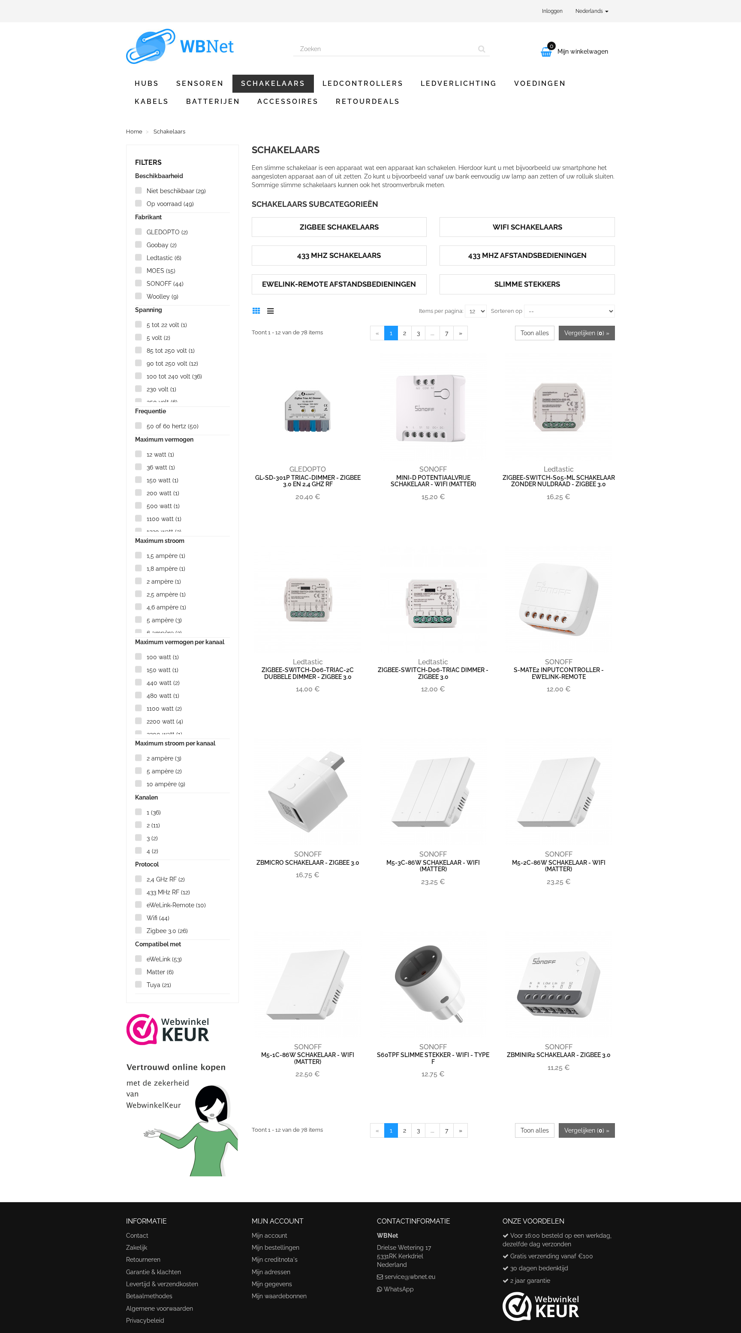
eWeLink (164, 959)
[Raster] (259, 310)
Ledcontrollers (363, 83)
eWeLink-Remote (176, 905)
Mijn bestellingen (275, 1247)
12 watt (160, 454)
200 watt (163, 493)
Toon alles (535, 333)
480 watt (163, 695)
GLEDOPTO (167, 232)
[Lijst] (272, 310)
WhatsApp (399, 1289)
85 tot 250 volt (171, 350)
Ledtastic (164, 257)
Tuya (159, 985)
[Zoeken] (482, 49)
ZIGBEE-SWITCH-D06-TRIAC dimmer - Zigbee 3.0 (433, 673)
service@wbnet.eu (410, 1276)
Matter (160, 972)
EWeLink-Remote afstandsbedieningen (339, 284)
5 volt (158, 337)
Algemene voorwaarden (159, 1308)
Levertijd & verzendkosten (162, 1284)
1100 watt (164, 518)
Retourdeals (368, 101)
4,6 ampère (166, 607)
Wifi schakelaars (527, 227)
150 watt (162, 480)
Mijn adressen (271, 1272)
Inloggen (552, 11)
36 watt (161, 467)
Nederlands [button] (589, 11)
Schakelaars (273, 83)
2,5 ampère (166, 594)
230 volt (161, 389)
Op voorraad (170, 203)
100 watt (163, 657)
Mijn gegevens (272, 1284)
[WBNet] (203, 46)
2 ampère (164, 581)
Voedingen (540, 83)
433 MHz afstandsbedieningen (527, 255)
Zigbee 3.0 (167, 930)
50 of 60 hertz (173, 426)
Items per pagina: (441, 311)
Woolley (162, 296)
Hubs (147, 83)
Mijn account (269, 1235)
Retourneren (143, 1259)
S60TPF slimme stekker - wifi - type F (433, 1058)
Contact (137, 1235)
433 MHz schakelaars (339, 255)
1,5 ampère (166, 555)
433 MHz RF (168, 892)
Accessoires (288, 101)
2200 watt (165, 721)
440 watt (163, 682)
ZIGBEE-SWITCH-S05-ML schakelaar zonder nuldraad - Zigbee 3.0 (559, 481)
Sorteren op (506, 311)
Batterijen (213, 101)
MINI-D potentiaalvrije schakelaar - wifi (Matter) (433, 481)
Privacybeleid (145, 1320)
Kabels (152, 101)
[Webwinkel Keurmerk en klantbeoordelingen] (182, 1094)
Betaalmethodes (149, 1296)
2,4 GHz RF (166, 879)
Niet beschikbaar (176, 191)
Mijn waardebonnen (279, 1296)
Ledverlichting (459, 83)
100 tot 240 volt (174, 376)
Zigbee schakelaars (339, 227)
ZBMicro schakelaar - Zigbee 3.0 (307, 862)
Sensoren (200, 83)
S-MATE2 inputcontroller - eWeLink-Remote (559, 673)
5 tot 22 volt (167, 324)
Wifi (158, 918)
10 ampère (166, 784)
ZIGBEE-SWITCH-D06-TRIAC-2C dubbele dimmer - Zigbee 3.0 (308, 673)
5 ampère (164, 620)
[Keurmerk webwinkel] (541, 1303)
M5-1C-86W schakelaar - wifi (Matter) (307, 1058)
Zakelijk (136, 1247)
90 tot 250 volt (172, 363)
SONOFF (165, 283)
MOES (161, 270)
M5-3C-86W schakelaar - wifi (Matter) (433, 866)
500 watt (163, 506)
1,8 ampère (166, 568)
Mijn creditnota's (275, 1259)
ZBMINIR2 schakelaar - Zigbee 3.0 (559, 1054)
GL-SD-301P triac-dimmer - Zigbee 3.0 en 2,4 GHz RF (308, 481)
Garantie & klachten (153, 1272)
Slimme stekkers (527, 284)
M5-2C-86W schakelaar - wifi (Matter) (558, 866)
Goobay (162, 245)
